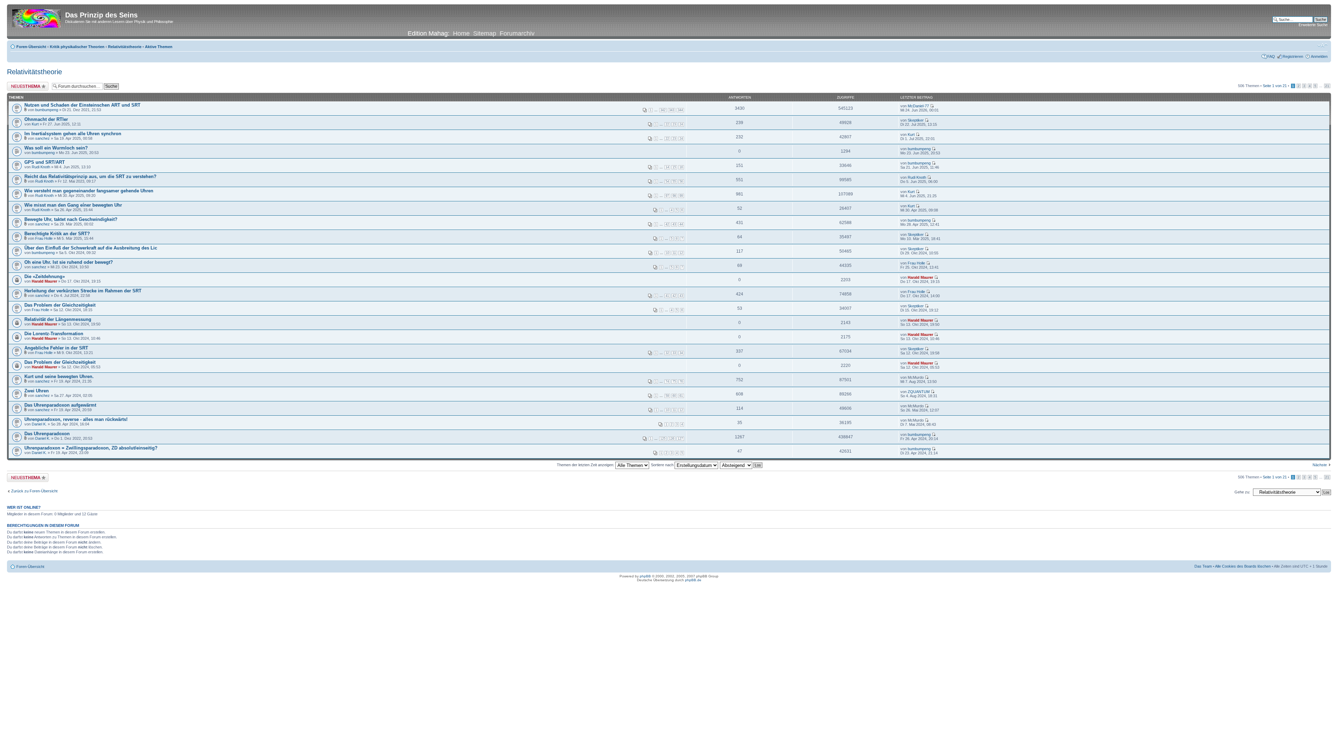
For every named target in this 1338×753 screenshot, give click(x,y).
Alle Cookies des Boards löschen (1243, 566)
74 (667, 381)
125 (663, 438)
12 (681, 253)
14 (667, 167)
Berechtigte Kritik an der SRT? (57, 233)
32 (667, 353)
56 (681, 181)
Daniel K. (39, 424)
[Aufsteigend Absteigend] (741, 465)
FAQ (1271, 56)
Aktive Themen (158, 47)
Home (461, 33)
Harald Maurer (44, 281)
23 (674, 124)
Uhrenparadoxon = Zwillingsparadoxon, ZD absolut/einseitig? (90, 448)
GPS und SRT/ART (44, 162)
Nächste (1320, 465)
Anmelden (1319, 56)
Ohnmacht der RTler (46, 119)
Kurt (35, 124)
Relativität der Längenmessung (57, 319)
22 (667, 124)
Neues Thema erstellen (26, 84)
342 (663, 110)
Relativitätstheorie (124, 47)
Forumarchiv (517, 33)
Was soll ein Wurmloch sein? (56, 148)
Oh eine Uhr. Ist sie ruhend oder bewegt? (68, 262)
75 (674, 381)
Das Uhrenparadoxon (47, 433)
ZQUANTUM (919, 392)
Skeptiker (916, 120)
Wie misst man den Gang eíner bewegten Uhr (73, 205)
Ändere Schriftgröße (1322, 45)
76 (681, 381)
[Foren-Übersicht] (37, 17)
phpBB (645, 576)
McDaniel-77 (918, 106)
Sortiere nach (663, 465)
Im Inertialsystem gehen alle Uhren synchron (72, 133)
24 (681, 124)
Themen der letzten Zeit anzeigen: (586, 465)
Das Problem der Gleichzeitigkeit (59, 305)
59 (667, 396)
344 (680, 110)
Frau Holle (44, 238)
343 (671, 110)
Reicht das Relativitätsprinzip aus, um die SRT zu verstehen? (90, 176)
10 (667, 253)
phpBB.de (693, 580)
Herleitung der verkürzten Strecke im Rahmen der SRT (82, 290)
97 (667, 196)
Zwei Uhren (36, 390)
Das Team (1203, 566)
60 (674, 396)
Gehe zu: (1242, 492)
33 (674, 353)
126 (671, 438)
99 (681, 196)
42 (667, 224)
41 (667, 296)
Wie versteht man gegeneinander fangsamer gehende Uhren (88, 190)
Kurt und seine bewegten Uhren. (59, 376)
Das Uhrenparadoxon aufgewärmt (60, 405)
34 (681, 353)
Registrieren (1293, 56)
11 (674, 253)
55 (674, 181)
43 (674, 224)
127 (680, 438)
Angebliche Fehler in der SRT (56, 348)
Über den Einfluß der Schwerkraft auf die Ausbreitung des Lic (90, 248)
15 (674, 167)
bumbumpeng (46, 110)
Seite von (1275, 86)
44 (681, 224)
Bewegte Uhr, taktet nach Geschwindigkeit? (70, 219)
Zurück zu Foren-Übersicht (34, 491)
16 (681, 167)
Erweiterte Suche (1313, 25)
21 (1327, 86)
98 (674, 196)
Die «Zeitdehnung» (44, 276)
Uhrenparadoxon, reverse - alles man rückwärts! (76, 419)
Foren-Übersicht (31, 47)
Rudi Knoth (41, 167)
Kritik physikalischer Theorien (77, 47)
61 (681, 396)
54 (667, 181)
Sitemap (484, 33)
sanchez (42, 138)
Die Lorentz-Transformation (53, 333)
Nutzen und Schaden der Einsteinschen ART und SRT (82, 105)
